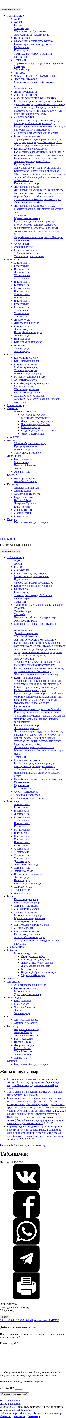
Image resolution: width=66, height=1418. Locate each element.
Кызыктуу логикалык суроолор (33, 44)
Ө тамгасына (22, 297)
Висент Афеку (22, 500)
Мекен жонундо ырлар (28, 373)
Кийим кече (21, 47)
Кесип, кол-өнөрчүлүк (38, 140)
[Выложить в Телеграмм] (26, 1270)
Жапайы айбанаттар (26, 94)
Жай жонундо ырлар (26, 367)
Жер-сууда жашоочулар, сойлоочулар (36, 132)
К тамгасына (21, 284)
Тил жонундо (22, 348)
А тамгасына (22, 262)
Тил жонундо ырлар (26, 370)
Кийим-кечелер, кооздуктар (39, 155)
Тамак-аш (20, 59)
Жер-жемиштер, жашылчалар (31, 34)
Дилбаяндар (14, 455)
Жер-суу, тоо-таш (39, 123)
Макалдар (13, 259)
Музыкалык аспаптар (37, 226)
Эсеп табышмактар (25, 78)
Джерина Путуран (25, 503)
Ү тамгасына (22, 316)
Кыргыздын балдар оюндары (31, 522)
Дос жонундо (22, 319)
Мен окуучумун (30, 427)
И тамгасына (22, 281)
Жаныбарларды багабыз (35, 424)
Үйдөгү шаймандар (33, 433)
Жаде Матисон (23, 509)
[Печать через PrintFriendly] (26, 1297)
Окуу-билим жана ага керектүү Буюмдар (38, 237)
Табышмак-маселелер (27, 253)
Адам (17, 18)
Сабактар (12, 408)
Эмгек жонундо (23, 329)
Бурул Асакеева (23, 497)
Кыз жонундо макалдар (28, 341)
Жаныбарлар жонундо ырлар (31, 383)
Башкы (4, 1145)
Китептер (12, 484)
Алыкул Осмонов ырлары (37, 399)
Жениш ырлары (23, 386)
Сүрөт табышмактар (26, 249)
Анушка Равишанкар (26, 487)
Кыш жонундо (23, 459)
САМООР (53, 1320)
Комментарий (9, 1343)
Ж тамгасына (22, 275)
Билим (18, 25)
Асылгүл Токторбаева (27, 493)
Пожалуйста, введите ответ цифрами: (22, 1381)
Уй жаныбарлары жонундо (30, 443)
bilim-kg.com (7, 538)
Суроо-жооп (21, 243)
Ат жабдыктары (23, 88)
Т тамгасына (21, 310)
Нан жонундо (22, 338)
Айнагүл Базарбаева (26, 478)
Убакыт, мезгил (23, 246)
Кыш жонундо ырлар (27, 360)
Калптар (12, 474)
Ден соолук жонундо (26, 322)
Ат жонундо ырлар (25, 379)
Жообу (4, 1317)
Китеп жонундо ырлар (27, 392)
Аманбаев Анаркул (25, 481)
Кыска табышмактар (26, 183)
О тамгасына (22, 294)
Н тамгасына (22, 291)
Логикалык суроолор (38, 194)
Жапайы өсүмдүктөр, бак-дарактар (39, 105)
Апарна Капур (23, 490)
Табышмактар (15, 15)
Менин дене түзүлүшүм (35, 417)
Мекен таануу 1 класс (27, 411)
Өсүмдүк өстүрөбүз (33, 414)
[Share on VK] (26, 1189)
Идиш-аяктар (22, 37)
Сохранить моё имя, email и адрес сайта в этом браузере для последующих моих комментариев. (30, 1374)
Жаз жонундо (22, 325)
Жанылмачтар (15, 405)
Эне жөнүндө (22, 471)
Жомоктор (13, 436)
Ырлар (11, 354)
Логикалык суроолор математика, (38, 208)
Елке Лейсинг (22, 506)
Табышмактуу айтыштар (29, 256)
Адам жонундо (23, 345)
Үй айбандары (23, 69)
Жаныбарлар (21, 28)
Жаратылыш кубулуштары (30, 31)
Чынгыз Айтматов (25, 465)
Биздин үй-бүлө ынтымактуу (38, 430)
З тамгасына (21, 278)
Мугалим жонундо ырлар (29, 376)
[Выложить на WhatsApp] (26, 1243)
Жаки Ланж (21, 516)
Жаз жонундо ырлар (26, 364)
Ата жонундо (22, 351)
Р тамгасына (21, 303)
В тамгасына (21, 268)
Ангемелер (13, 440)
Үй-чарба (19, 72)
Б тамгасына (21, 265)
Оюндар (12, 519)
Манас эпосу (21, 462)
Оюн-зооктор (22, 240)
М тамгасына (22, 287)
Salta (28, 1320)
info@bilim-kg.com (23, 1409)
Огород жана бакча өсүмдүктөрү (33, 40)
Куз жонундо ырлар (26, 357)
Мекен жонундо (23, 449)
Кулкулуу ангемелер (26, 446)
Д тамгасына (21, 272)
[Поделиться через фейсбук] (26, 1216)
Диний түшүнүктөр (26, 91)
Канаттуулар (21, 50)
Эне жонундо (22, 335)
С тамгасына (21, 306)
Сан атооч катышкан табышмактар (35, 82)
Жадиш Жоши (22, 512)
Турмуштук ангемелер (27, 452)
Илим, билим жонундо (28, 332)
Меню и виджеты (10, 9)
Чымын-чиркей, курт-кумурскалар (35, 75)
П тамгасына (22, 300)
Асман (18, 21)
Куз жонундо (39, 172)
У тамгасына (21, 313)
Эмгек (18, 468)
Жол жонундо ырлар (26, 389)
